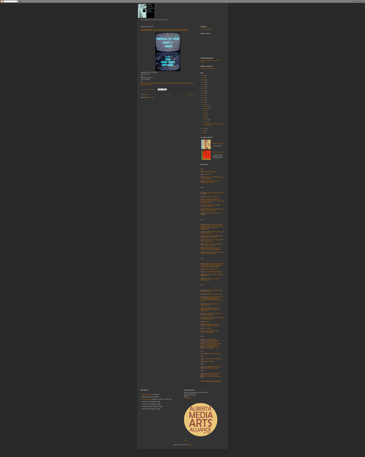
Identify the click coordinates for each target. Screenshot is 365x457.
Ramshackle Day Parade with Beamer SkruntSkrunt (164, 30)
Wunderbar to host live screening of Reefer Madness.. (210, 324)
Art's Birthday (210, 252)
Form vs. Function (211, 375)
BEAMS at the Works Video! (212, 240)
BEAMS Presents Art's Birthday (210, 213)
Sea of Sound (212, 342)
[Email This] (159, 89)
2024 (203, 80)
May (205, 115)
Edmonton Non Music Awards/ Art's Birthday (210, 331)
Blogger (189, 444)
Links (185, 440)
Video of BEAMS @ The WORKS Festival (210, 308)
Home (168, 94)
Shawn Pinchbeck (147, 394)
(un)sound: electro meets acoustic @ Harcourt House (211, 344)
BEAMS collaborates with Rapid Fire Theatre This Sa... (212, 318)
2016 (203, 97)
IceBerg (208, 328)
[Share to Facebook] (164, 89)
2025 (203, 77)
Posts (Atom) (151, 97)
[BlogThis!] (160, 89)
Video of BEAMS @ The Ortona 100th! (211, 265)
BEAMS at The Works (210, 240)
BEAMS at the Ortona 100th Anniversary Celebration (212, 264)
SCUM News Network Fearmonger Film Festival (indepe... (211, 248)
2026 (203, 75)
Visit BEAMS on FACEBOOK (208, 68)
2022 (203, 84)
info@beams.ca (188, 398)
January (206, 121)
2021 (203, 86)
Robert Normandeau (212, 341)
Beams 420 (207, 174)
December (206, 106)
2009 (203, 133)
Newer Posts (144, 94)
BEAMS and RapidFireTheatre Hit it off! (212, 300)
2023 (203, 82)
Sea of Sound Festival (214, 353)
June (205, 113)
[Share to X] (162, 89)
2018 (203, 93)
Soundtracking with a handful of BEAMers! (212, 275)
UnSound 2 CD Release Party (211, 376)
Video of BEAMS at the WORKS (212, 209)
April (205, 117)
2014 (203, 102)
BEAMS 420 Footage (210, 171)
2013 (203, 104)
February (206, 119)
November (206, 108)
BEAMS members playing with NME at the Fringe (212, 232)
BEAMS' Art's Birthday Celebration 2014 (210, 279)
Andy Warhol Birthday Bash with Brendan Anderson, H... (211, 236)
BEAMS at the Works (210, 209)
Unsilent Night (210, 339)
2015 (203, 99)
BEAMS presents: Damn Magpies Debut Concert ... (211, 225)
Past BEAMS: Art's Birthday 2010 (210, 304)
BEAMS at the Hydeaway (214, 359)
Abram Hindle (146, 399)
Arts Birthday (210, 348)
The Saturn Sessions (212, 346)
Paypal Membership (207, 29)
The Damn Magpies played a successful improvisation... (212, 227)
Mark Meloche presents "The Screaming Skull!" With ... (211, 200)
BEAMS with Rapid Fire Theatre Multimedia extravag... (211, 297)
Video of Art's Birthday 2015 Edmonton (212, 252)
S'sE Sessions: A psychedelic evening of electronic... (211, 205)
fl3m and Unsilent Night (214, 294)
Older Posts (191, 94)
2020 (203, 88)
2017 (203, 95)
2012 (203, 128)
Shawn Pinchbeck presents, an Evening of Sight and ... (211, 314)
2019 (203, 91)
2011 (203, 130)
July (205, 110)
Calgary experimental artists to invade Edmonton (212, 177)
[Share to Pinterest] (166, 89)
